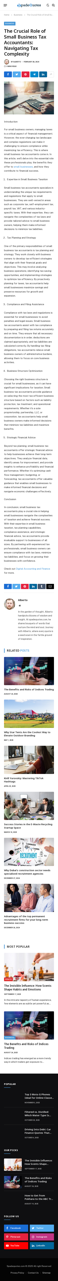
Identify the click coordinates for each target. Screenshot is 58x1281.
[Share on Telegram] (34, 74)
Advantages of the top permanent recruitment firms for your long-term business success (26, 919)
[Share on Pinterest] (25, 74)
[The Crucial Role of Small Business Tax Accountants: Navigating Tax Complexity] (29, 98)
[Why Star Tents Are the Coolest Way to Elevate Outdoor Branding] (29, 714)
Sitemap (46, 1273)
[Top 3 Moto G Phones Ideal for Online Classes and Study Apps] (13, 1098)
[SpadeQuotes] (29, 5)
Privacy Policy (17, 1273)
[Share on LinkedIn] (43, 74)
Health (8, 979)
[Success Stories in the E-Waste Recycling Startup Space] (29, 806)
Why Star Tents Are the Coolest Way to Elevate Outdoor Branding (27, 734)
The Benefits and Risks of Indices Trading (29, 689)
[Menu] (5, 5)
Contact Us (33, 1273)
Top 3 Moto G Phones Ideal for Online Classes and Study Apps (39, 1098)
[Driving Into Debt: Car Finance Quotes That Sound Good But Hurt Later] (13, 1133)
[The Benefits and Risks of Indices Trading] (29, 671)
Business (9, 23)
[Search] (53, 5)
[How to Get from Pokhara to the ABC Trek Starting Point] (13, 1199)
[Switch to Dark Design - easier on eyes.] (48, 5)
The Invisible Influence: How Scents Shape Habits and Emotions (27, 987)
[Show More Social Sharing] (51, 74)
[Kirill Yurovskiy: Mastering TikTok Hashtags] (29, 760)
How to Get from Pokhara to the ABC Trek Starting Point (39, 1199)
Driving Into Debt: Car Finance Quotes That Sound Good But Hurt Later (38, 1134)
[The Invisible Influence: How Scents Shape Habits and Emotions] (29, 967)
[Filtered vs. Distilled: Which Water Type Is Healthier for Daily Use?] (13, 1116)
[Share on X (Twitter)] (17, 74)
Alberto (17, 62)
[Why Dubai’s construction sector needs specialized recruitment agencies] (29, 852)
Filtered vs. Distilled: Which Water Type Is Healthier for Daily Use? (39, 1115)
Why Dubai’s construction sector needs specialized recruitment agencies (27, 872)
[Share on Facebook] (8, 74)
